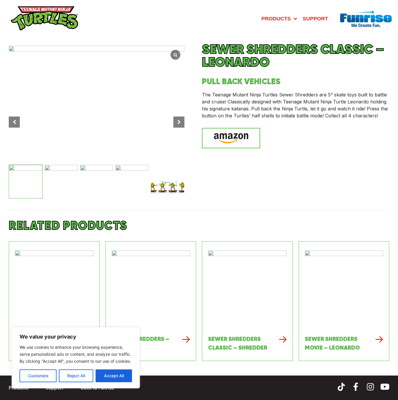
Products (276, 19)
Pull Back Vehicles (241, 81)
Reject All (76, 375)
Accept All (114, 375)
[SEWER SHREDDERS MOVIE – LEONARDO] (344, 289)
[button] (178, 122)
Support (315, 19)
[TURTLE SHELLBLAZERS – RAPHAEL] (54, 289)
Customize (38, 375)
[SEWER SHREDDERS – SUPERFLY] (151, 289)
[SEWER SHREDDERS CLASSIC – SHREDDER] (247, 289)
